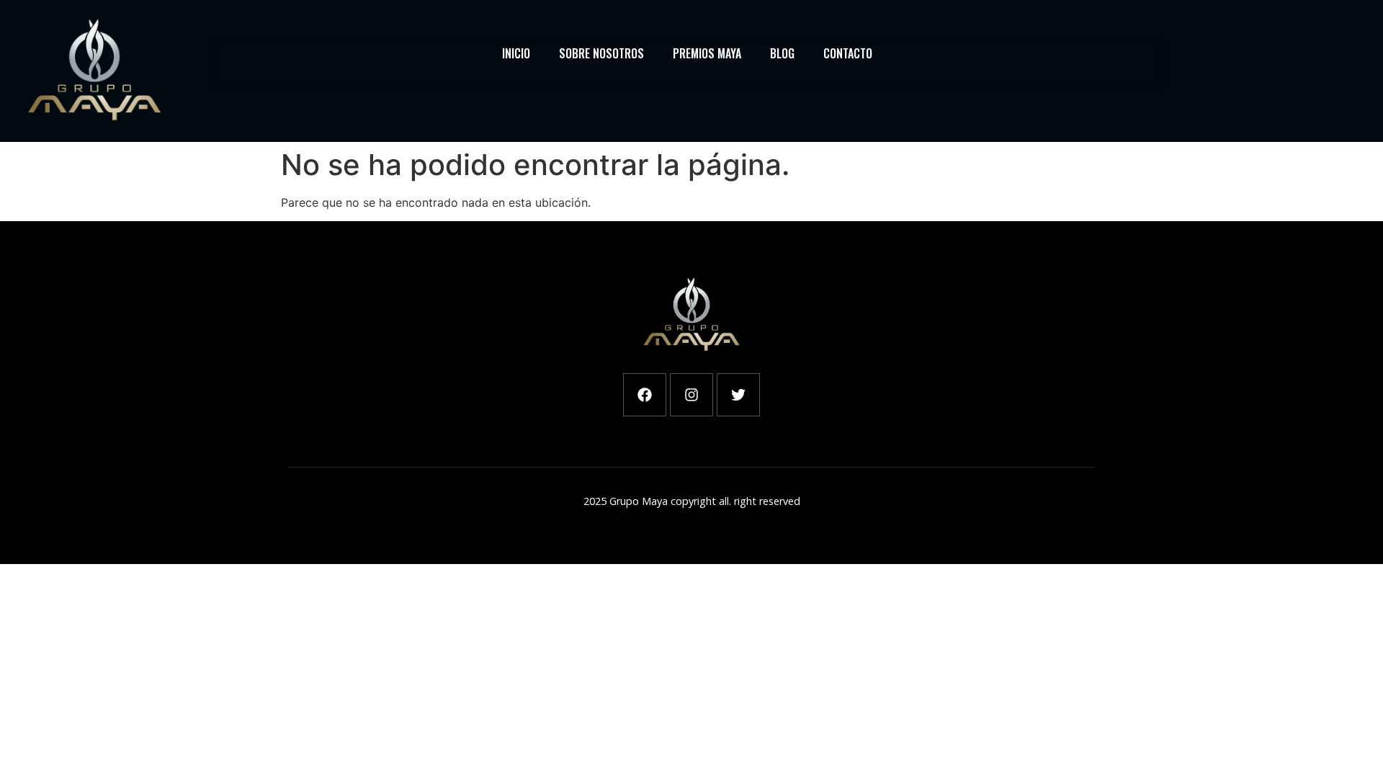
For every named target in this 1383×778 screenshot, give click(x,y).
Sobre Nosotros (601, 53)
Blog (782, 53)
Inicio (516, 53)
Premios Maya (707, 53)
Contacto (847, 53)
